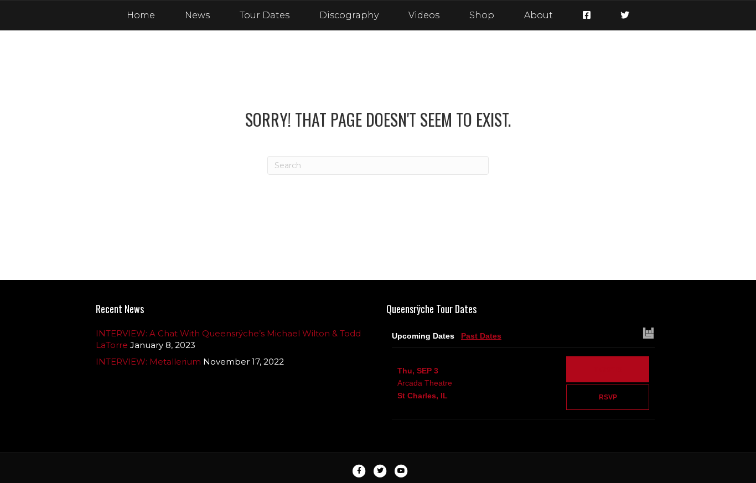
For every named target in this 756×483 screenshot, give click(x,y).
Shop (481, 15)
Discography (349, 15)
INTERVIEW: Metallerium (148, 361)
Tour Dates (264, 15)
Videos (423, 15)
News (197, 15)
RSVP (608, 397)
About (538, 15)
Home (141, 15)
